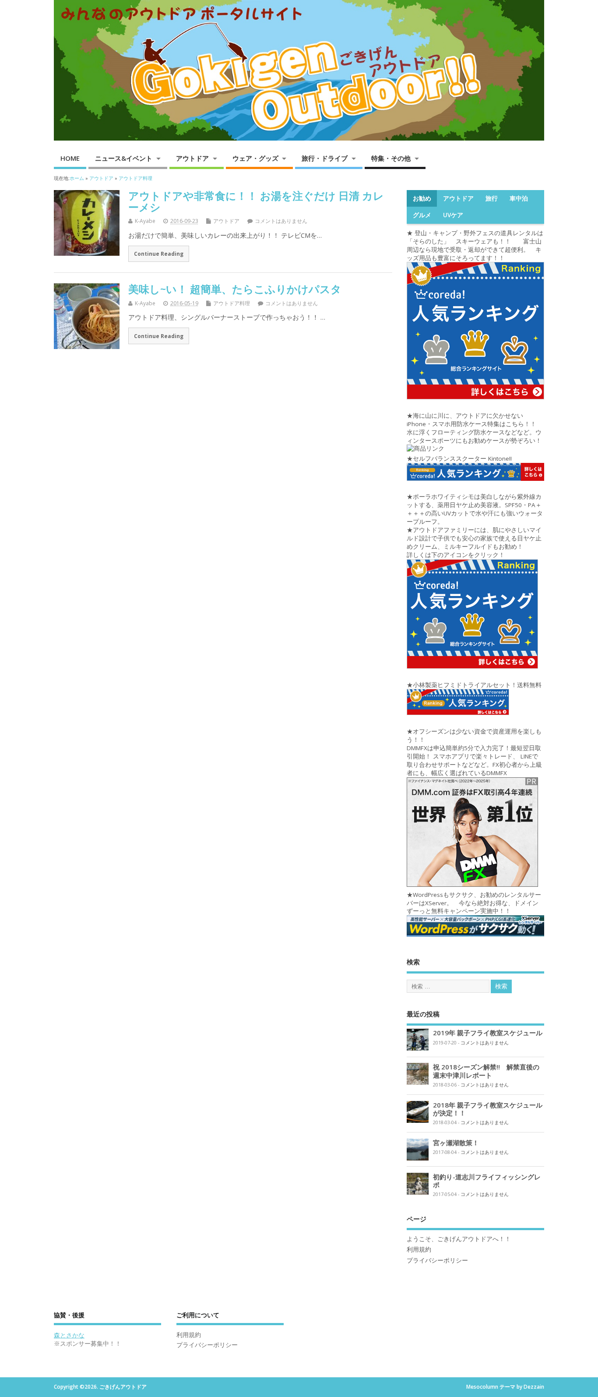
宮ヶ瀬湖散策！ (456, 1142)
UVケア (453, 215)
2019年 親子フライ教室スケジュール (487, 1032)
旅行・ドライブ (325, 158)
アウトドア (192, 158)
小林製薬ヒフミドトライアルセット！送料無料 (477, 685)
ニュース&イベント (123, 158)
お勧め (422, 198)
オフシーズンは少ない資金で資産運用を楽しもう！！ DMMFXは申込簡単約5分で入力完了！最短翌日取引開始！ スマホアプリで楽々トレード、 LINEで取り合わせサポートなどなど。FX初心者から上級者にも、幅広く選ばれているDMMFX (474, 752)
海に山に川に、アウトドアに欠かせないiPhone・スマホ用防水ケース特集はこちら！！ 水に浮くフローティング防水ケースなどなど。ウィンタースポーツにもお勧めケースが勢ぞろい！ (474, 428)
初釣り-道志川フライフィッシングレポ (487, 1180)
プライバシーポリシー (437, 1260)
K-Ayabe (145, 221)
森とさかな (69, 1335)
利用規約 (419, 1249)
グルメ (422, 215)
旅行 (491, 198)
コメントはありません (281, 221)
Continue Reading (158, 253)
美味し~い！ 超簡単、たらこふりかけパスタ (234, 289)
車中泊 (519, 198)
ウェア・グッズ (255, 158)
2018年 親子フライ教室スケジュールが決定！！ (487, 1109)
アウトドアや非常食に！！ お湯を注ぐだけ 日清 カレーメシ (256, 201)
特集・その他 (391, 158)
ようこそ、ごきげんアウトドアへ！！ (459, 1239)
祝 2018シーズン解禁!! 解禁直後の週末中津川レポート (486, 1070)
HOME (70, 158)
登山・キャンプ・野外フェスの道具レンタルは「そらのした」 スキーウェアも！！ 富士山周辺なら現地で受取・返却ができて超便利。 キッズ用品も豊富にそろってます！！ (475, 245)
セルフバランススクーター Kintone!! (463, 458)
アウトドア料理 (231, 303)
